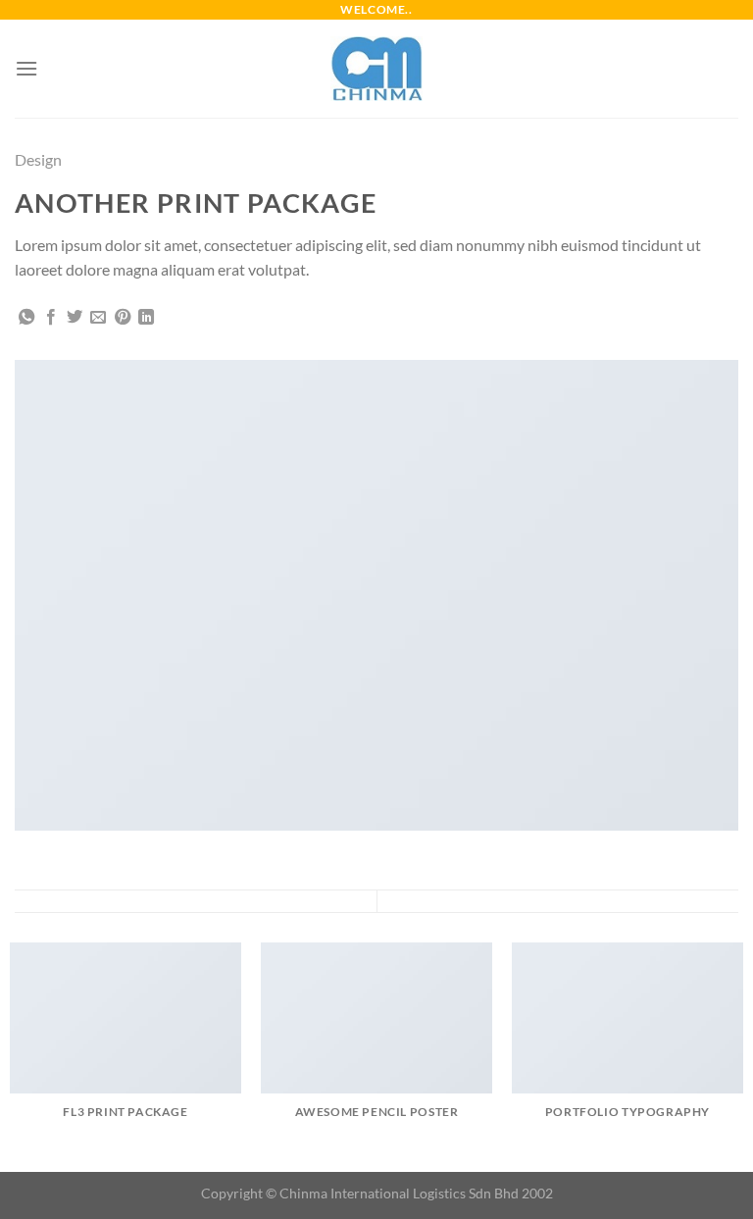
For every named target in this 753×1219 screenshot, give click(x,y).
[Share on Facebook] (51, 318)
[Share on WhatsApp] (26, 318)
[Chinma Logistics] (377, 68)
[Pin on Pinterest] (122, 318)
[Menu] (26, 68)
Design (38, 159)
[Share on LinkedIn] (146, 318)
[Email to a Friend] (98, 318)
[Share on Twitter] (74, 318)
